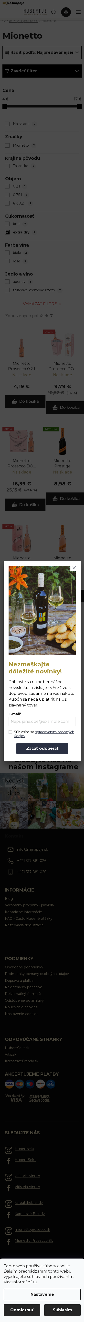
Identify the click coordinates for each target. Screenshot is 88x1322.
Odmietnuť (21, 1310)
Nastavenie (42, 1294)
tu (35, 1282)
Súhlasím (62, 1310)
